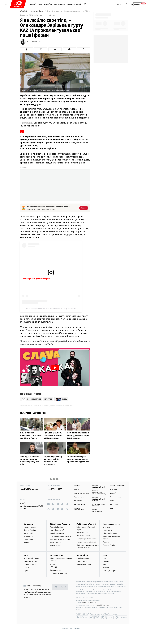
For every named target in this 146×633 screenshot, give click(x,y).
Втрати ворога (55, 546)
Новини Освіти (56, 555)
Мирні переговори (57, 533)
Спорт (105, 555)
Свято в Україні (45, 4)
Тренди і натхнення (84, 564)
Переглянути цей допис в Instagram (36, 279)
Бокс (104, 558)
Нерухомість (82, 555)
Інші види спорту (109, 571)
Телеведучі (78, 500)
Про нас (77, 485)
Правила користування (79, 509)
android (82, 617)
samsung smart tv (121, 617)
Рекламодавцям (79, 504)
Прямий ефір (29, 533)
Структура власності (117, 497)
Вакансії (113, 493)
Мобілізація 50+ (82, 533)
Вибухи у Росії (55, 543)
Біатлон (106, 568)
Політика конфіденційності (98, 486)
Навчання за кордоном (58, 573)
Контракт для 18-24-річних (86, 539)
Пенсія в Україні (109, 545)
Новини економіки (111, 524)
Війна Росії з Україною (60, 524)
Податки (106, 542)
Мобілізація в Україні (86, 524)
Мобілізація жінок (83, 536)
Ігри (111, 508)
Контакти (113, 489)
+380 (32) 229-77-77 (89, 602)
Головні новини (30, 527)
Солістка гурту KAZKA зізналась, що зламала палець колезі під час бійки (53, 124)
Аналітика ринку (83, 558)
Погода (26, 543)
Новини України (30, 530)
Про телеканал (79, 497)
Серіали (27, 571)
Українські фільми (30, 561)
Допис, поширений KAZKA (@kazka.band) (41, 308)
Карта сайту (114, 504)
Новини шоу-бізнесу (37, 11)
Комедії (26, 568)
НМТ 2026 (53, 567)
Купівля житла (82, 561)
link (49, 504)
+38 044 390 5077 (55, 489)
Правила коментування (97, 510)
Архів (112, 500)
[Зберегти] (83, 49)
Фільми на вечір (30, 564)
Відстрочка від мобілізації (86, 542)
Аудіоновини (28, 539)
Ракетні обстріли (56, 527)
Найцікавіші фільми (31, 558)
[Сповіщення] (126, 4)
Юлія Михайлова (34, 42)
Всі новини (28, 524)
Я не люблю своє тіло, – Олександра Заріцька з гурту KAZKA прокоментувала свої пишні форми (68, 11)
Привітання (59, 4)
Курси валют (107, 530)
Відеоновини (28, 536)
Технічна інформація (117, 485)
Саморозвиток (55, 570)
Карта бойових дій (57, 530)
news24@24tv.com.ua (29, 489)
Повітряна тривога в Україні (60, 536)
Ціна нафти (107, 527)
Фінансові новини (110, 533)
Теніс (105, 564)
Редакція (77, 489)
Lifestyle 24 (24, 11)
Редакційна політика (81, 493)
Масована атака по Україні (60, 539)
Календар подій (74, 4)
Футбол (106, 561)
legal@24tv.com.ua (102, 605)
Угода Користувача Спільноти (98, 505)
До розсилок (60, 587)
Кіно (26, 555)
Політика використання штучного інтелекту (99, 492)
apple (94, 617)
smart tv (107, 617)
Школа (52, 564)
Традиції (31, 4)
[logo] (18, 4)
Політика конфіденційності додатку (98, 499)
